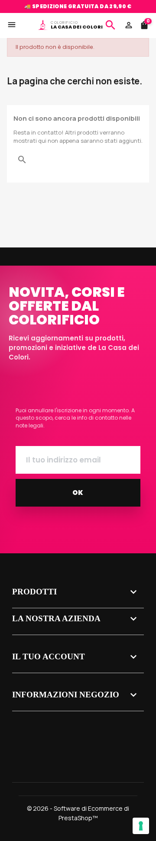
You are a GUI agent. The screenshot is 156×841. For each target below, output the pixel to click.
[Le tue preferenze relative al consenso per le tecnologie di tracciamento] (141, 826)
